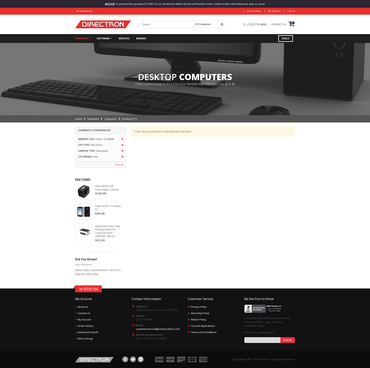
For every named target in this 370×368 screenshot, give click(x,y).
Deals (285, 38)
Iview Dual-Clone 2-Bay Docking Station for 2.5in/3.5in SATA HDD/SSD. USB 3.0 (107, 231)
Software (103, 38)
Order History (85, 326)
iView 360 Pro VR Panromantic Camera (106, 187)
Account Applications (203, 326)
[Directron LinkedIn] (141, 359)
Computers (110, 119)
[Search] (222, 24)
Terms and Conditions (204, 332)
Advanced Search (88, 332)
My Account (254, 11)
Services (124, 38)
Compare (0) (85, 11)
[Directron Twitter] (133, 359)
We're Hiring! (85, 338)
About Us (83, 306)
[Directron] (103, 24)
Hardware (81, 38)
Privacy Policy (199, 306)
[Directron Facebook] (125, 359)
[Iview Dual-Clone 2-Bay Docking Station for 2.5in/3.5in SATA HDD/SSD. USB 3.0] (84, 232)
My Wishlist (274, 11)
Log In (291, 11)
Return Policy (198, 319)
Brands (141, 38)
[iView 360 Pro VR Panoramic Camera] (84, 192)
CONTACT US (279, 24)
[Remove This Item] (121, 139)
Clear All (119, 164)
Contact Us (84, 313)
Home (78, 119)
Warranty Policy (200, 313)
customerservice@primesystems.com (158, 329)
